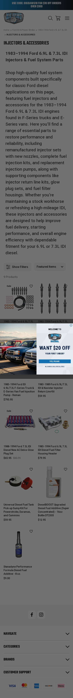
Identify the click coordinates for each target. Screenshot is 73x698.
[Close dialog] (71, 325)
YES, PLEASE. (55, 361)
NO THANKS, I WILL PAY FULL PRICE (54, 366)
